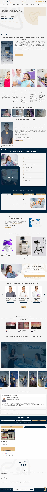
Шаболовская (12, 426)
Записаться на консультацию (6, 18)
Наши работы (32, 4)
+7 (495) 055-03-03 (5, 441)
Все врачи (23, 307)
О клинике (8, 227)
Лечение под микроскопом (4, 482)
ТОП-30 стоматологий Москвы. (17, 223)
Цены (22, 4)
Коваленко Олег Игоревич (10, 298)
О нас (8, 4)
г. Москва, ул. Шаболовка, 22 (8, 450)
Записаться (40, 1)
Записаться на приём (19, 140)
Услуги (4, 4)
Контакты (23, 5)
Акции (27, 4)
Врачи (18, 4)
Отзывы (43, 4)
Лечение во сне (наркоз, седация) (14, 481)
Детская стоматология (26, 482)
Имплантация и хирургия (26, 481)
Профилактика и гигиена (4, 481)
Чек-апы (13, 4)
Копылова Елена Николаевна (23, 298)
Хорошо (31, 489)
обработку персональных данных (38, 277)
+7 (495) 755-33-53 (27, 466)
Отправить (35, 276)
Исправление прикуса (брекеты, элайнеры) (15, 482)
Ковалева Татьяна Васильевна (36, 299)
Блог (38, 4)
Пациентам (5, 478)
